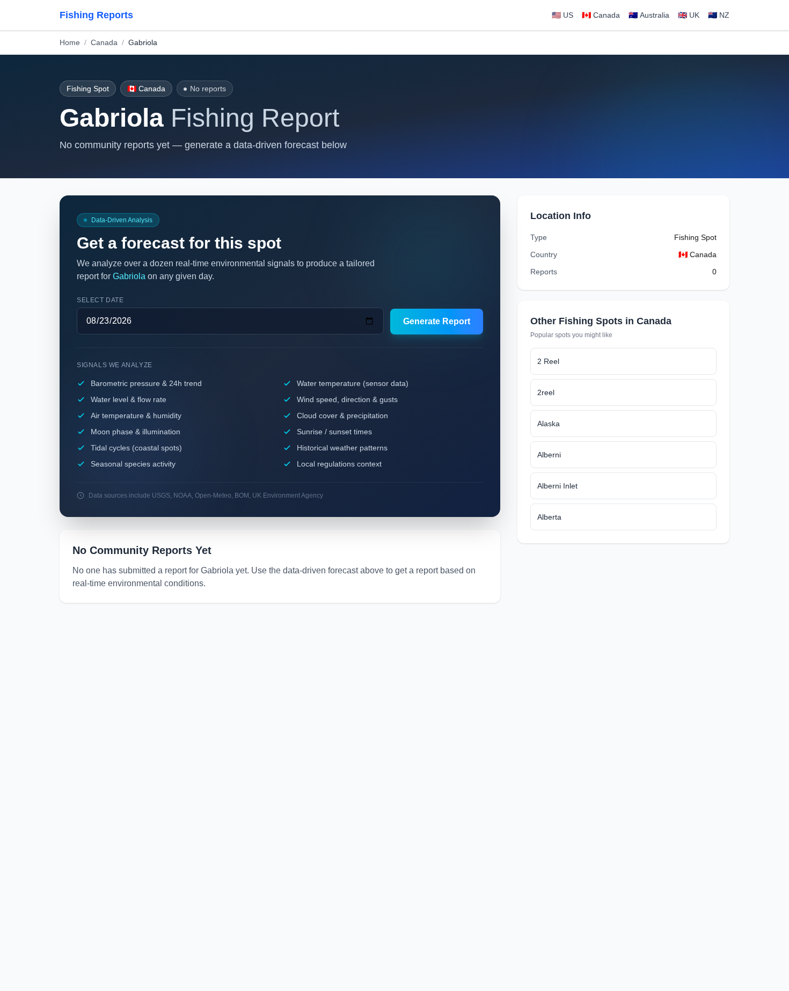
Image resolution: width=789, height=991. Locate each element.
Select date (100, 300)
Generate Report (436, 321)
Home (70, 42)
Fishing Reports (96, 15)
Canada (104, 42)
